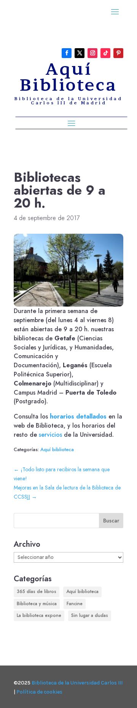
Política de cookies (39, 692)
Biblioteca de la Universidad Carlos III (77, 683)
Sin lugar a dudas (89, 615)
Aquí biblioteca (57, 449)
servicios (50, 434)
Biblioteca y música (37, 603)
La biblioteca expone (39, 615)
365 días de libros (36, 591)
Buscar (111, 520)
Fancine (75, 603)
